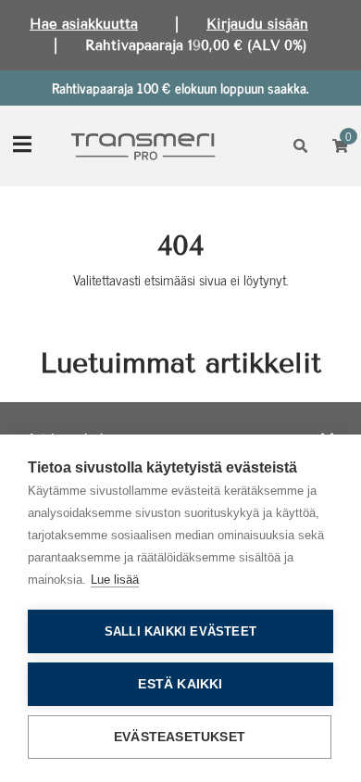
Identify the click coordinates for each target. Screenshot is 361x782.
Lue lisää (115, 579)
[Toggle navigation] (22, 145)
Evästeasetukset (179, 737)
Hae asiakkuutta (84, 24)
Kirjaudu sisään (257, 24)
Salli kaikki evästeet (180, 631)
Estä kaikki (180, 684)
